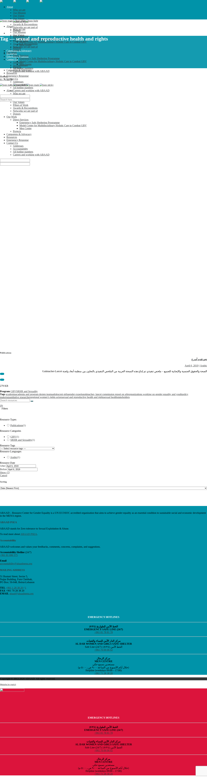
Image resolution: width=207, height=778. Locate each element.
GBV (13, 391)
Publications (16, 425)
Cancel (3, 475)
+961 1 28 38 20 (14, 587)
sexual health (110, 397)
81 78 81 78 (6, 79)
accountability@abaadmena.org (16, 563)
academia (10, 394)
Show (5, 472)
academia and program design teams (33, 394)
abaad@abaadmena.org (21, 593)
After (2, 465)
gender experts (75, 394)
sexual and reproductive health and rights (83, 397)
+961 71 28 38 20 (103, 673)
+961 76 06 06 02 (103, 649)
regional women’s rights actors (46, 397)
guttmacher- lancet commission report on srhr (106, 394)
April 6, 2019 (191, 365)
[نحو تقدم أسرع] (103, 214)
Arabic (203, 365)
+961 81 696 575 (9, 555)
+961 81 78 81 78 (103, 632)
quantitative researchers (19, 397)
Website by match (8, 684)
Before (3, 469)
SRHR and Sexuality (27, 391)
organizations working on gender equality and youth (155, 394)
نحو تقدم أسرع (199, 359)
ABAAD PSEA (28, 534)
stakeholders (123, 397)
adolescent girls (60, 394)
